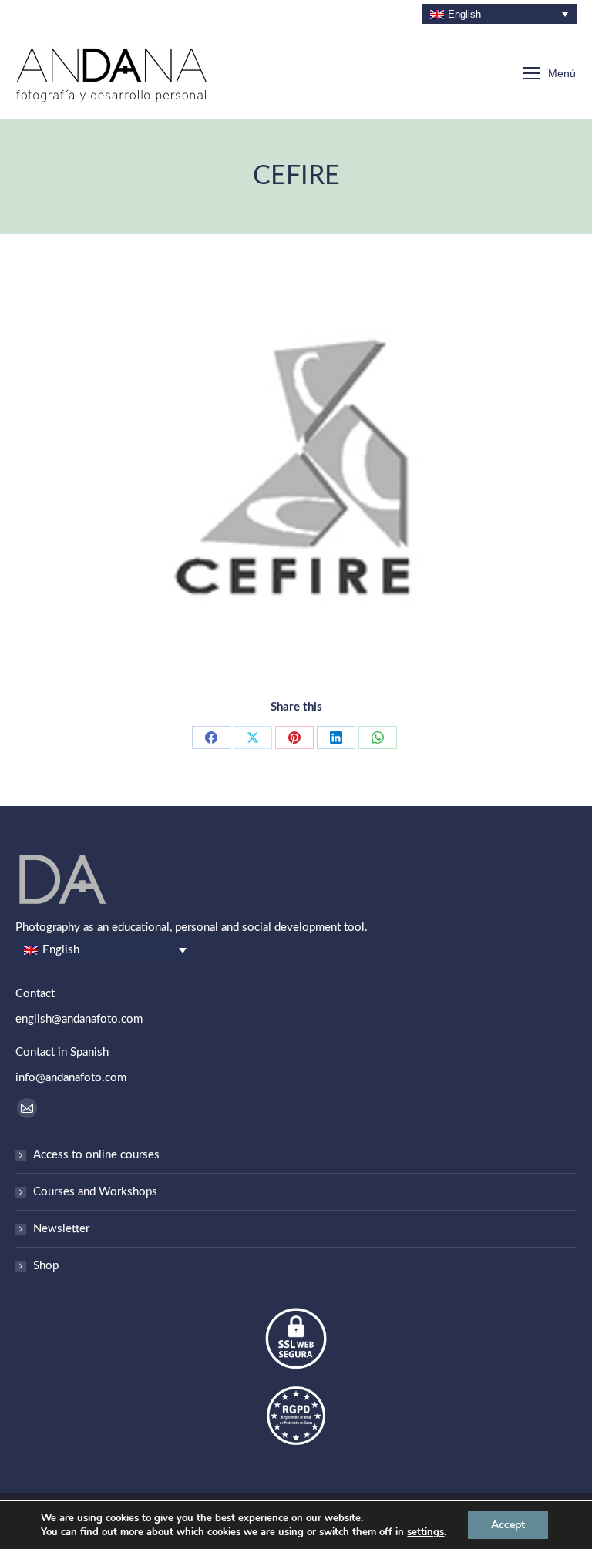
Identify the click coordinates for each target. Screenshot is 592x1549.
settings (425, 1532)
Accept (508, 1524)
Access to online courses (96, 1155)
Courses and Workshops (95, 1192)
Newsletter (61, 1229)
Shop (46, 1266)
